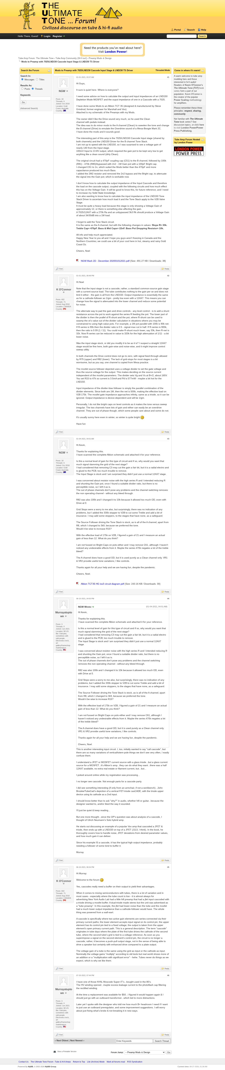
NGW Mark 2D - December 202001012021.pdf (105, 261)
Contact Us (23, 1062)
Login (47, 36)
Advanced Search (29, 108)
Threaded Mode (162, 70)
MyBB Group (50, 1067)
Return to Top (79, 1062)
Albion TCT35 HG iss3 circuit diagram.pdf (102, 583)
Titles (41, 79)
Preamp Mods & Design (100, 58)
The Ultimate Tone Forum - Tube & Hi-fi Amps (51, 1062)
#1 (168, 77)
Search (191, 29)
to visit (189, 128)
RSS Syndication (134, 1062)
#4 (168, 599)
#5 (168, 867)
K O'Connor (63, 289)
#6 (168, 975)
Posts (27, 89)
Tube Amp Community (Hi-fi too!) (71, 58)
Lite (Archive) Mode (96, 1062)
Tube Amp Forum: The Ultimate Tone (36, 58)
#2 (168, 276)
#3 (168, 439)
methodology (188, 100)
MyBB (30, 1067)
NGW (62, 91)
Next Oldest (62, 1040)
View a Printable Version (66, 1051)
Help (203, 29)
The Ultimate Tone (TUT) (186, 88)
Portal (177, 29)
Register (57, 36)
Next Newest (76, 1040)
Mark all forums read (116, 1062)
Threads (39, 89)
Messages (29, 79)
